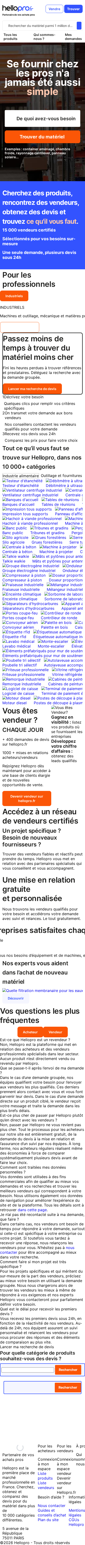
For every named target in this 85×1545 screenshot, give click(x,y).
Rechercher (68, 1370)
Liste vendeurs (46, 1485)
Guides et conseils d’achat (52, 1512)
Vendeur (55, 1032)
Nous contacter (51, 1505)
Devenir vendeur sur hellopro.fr (26, 798)
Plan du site (48, 1519)
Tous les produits (10, 37)
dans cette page (32, 1209)
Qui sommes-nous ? (44, 37)
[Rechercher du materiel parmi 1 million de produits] (79, 26)
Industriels (14, 296)
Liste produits (45, 1476)
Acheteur (30, 1032)
